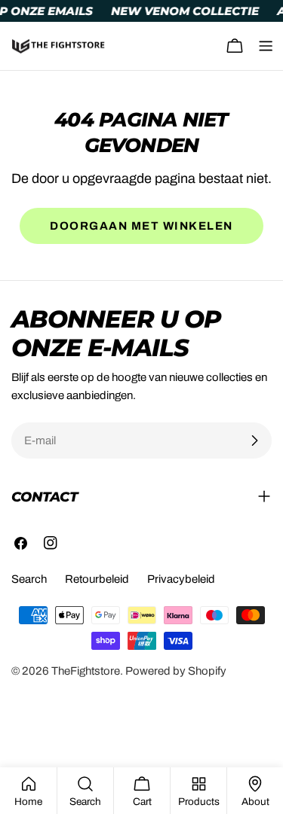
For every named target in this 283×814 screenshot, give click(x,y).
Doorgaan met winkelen (141, 226)
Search (29, 579)
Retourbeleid (97, 579)
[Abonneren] (254, 440)
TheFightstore (85, 671)
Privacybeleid (181, 579)
